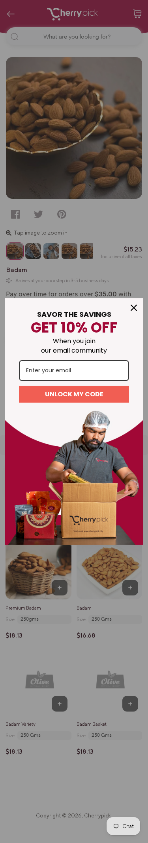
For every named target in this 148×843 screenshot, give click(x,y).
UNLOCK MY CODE (74, 394)
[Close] (133, 307)
